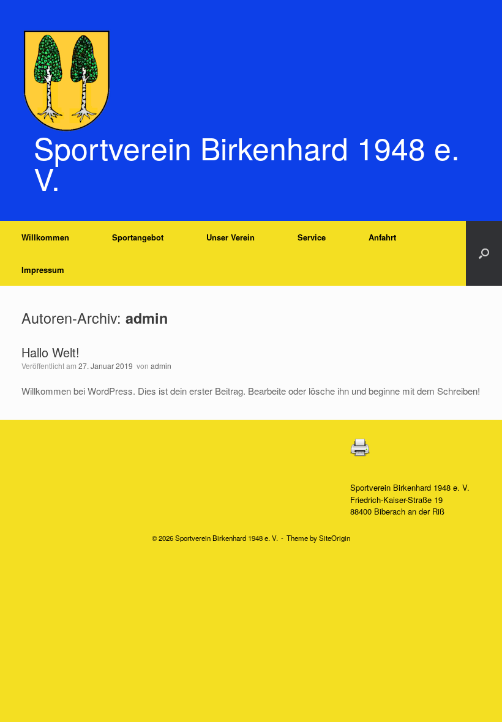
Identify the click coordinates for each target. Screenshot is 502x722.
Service (312, 237)
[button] (484, 253)
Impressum (42, 269)
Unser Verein (230, 237)
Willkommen (45, 237)
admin (147, 318)
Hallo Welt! (50, 352)
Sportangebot (137, 237)
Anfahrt (382, 237)
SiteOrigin (334, 538)
